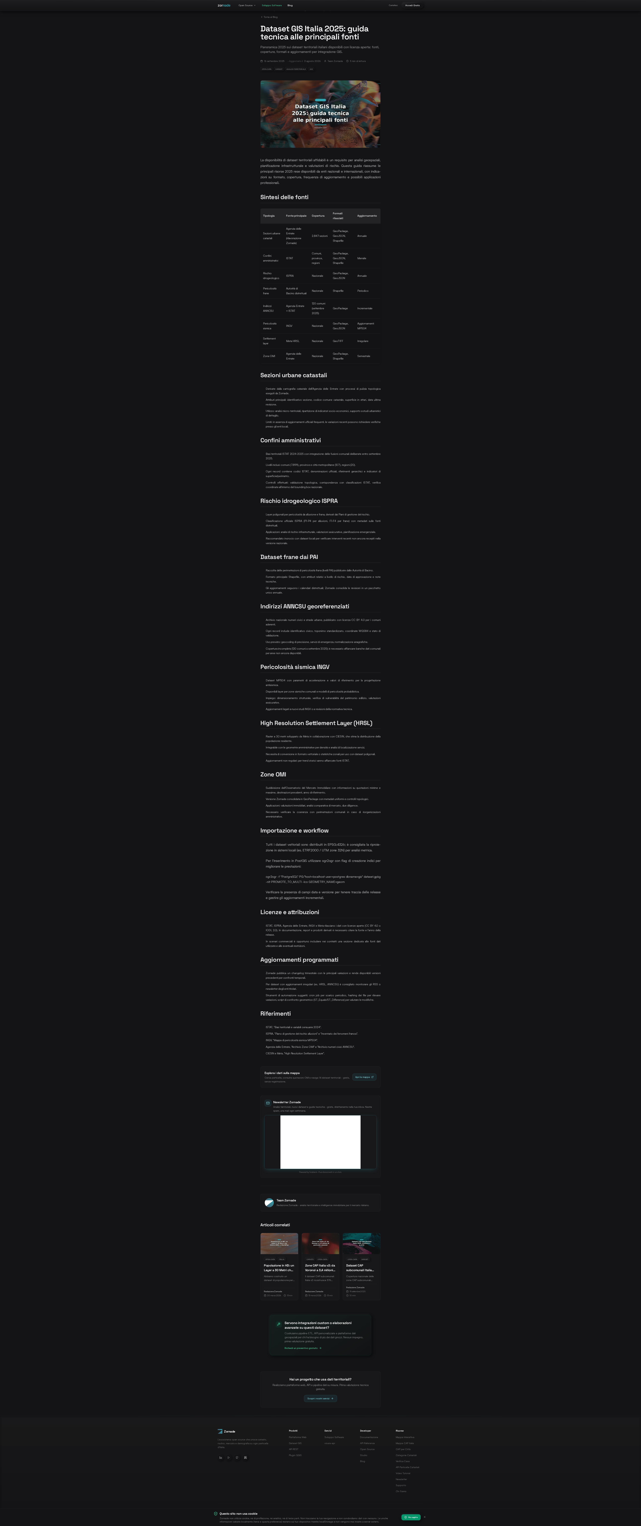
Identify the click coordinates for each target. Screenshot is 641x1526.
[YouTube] (229, 1458)
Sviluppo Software (272, 5)
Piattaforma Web (298, 1437)
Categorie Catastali (406, 1455)
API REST (293, 1449)
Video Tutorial (403, 1473)
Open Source (246, 5)
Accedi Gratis (412, 5)
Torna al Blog (271, 17)
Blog (290, 5)
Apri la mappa (362, 1077)
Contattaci (393, 5)
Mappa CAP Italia (405, 1443)
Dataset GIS (295, 1443)
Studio (363, 1455)
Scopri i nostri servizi (318, 1398)
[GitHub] (237, 1458)
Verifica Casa (403, 1461)
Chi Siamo (401, 1491)
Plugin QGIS (295, 1455)
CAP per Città (403, 1449)
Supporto (401, 1485)
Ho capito (413, 1517)
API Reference (367, 1443)
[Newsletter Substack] (245, 1458)
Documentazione (369, 1437)
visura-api (330, 1443)
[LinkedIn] (221, 1458)
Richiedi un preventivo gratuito (301, 1348)
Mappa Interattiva (405, 1437)
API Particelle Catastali (407, 1467)
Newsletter (401, 1479)
